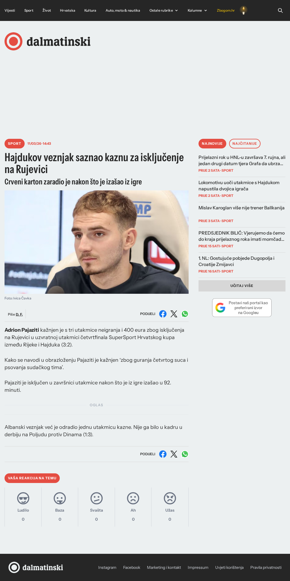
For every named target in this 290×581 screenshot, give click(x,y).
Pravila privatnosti (266, 567)
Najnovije (212, 143)
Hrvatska (67, 10)
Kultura (90, 10)
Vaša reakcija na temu (32, 478)
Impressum (198, 567)
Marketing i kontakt (164, 567)
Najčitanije (245, 143)
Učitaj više (242, 286)
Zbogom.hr (226, 10)
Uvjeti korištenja (229, 567)
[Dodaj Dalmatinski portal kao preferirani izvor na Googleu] (242, 307)
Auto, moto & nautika (123, 10)
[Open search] (280, 10)
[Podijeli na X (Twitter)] (173, 313)
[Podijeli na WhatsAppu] (185, 314)
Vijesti (10, 10)
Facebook (131, 567)
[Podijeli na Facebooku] (163, 314)
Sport (28, 10)
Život (46, 10)
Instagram (107, 567)
